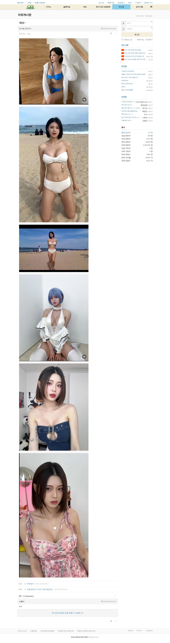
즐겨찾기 (20, 3)
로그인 (101, 3)
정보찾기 (121, 3)
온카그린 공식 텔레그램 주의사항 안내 (135, 59)
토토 (85, 7)
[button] (111, 33)
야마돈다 (37, 584)
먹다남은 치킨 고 (126, 105)
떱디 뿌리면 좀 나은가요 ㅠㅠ (130, 117)
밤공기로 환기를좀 (127, 90)
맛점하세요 (124, 80)
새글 (29, 3)
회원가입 (110, 3)
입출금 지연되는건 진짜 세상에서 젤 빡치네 (134, 74)
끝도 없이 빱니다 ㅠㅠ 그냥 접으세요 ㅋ (133, 108)
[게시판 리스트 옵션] (116, 33)
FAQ (130, 3)
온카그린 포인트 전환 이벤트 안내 (133, 53)
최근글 (124, 66)
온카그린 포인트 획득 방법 (131, 50)
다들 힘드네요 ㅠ (126, 120)
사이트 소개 (21, 631)
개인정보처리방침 (47, 631)
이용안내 (130, 630)
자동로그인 (128, 40)
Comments (28, 596)
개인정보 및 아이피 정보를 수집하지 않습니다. (137, 56)
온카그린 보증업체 (103, 7)
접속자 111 (148, 3)
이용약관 (33, 631)
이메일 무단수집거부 (66, 631)
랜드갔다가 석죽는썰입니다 (129, 77)
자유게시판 (148, 16)
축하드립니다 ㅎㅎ (127, 114)
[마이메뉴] (151, 6)
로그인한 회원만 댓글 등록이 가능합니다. (68, 613)
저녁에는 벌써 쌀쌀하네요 (129, 111)
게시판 (121, 7)
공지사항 (139, 7)
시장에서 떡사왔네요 (127, 71)
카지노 (48, 7)
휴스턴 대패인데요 (127, 83)
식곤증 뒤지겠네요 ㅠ (128, 102)
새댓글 (124, 97)
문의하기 (139, 630)
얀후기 (123, 87)
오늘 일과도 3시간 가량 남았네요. (47, 589)
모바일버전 (149, 630)
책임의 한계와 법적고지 (86, 631)
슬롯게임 (66, 7)
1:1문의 (138, 3)
